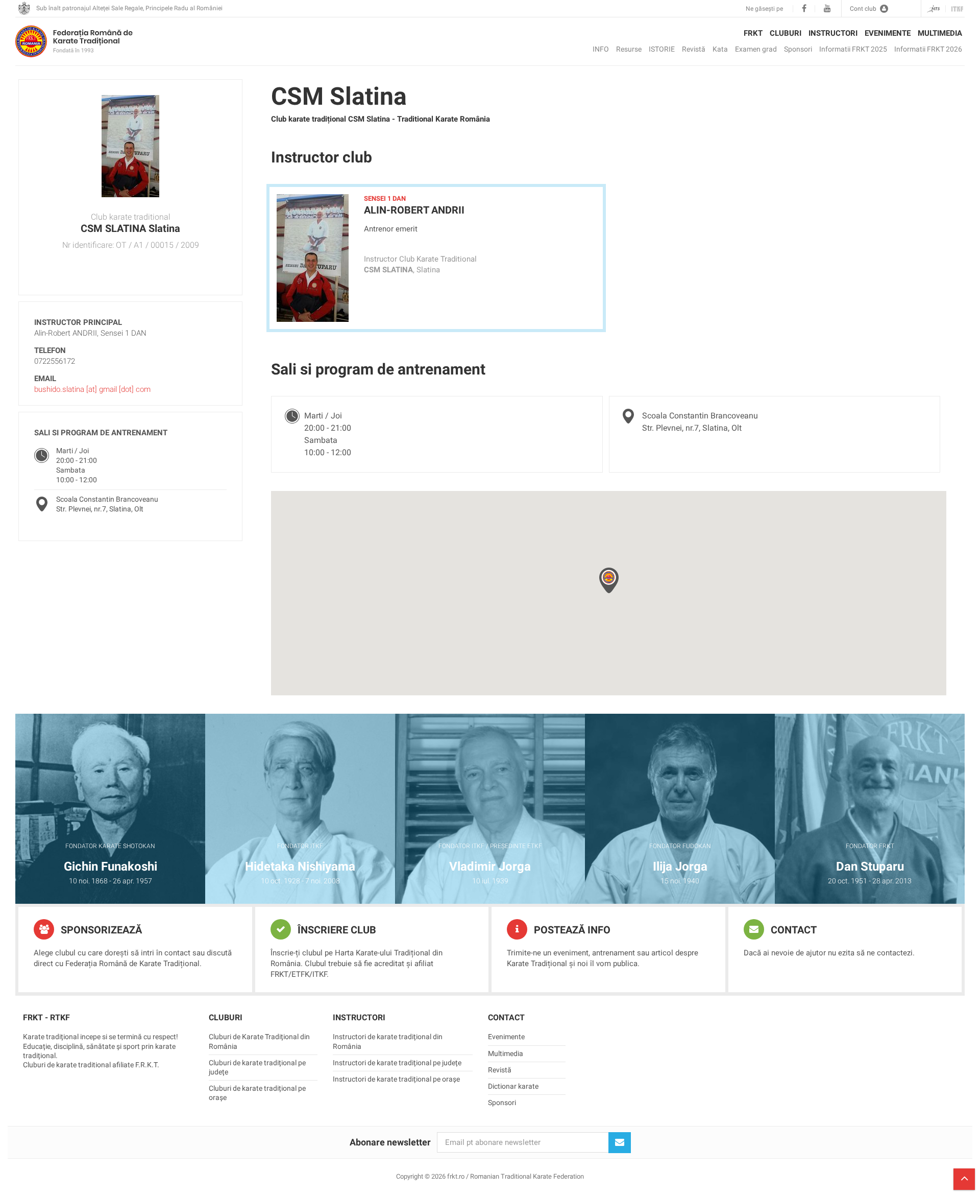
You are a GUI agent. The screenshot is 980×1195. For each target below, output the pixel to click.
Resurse (629, 49)
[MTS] (933, 9)
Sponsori (798, 49)
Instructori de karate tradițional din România (388, 1041)
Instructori (832, 33)
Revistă (693, 49)
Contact (792, 930)
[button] (609, 580)
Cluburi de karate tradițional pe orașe (257, 1093)
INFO (601, 49)
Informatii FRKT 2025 (853, 49)
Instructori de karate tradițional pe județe (397, 1063)
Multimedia (940, 33)
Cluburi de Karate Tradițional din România (259, 1041)
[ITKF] (955, 9)
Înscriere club (335, 930)
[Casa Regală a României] (23, 8)
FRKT (753, 33)
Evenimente (888, 33)
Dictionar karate (513, 1086)
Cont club (863, 8)
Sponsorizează (100, 930)
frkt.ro (74, 41)
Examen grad (756, 49)
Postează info (570, 930)
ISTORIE (662, 49)
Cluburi (785, 33)
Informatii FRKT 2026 (928, 49)
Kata (720, 49)
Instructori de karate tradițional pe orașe (396, 1079)
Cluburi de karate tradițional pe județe (257, 1067)
